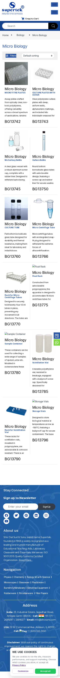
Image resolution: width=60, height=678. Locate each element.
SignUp (47, 506)
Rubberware (10, 593)
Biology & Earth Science (38, 577)
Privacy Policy (19, 665)
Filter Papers (42, 593)
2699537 (20, 619)
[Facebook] (6, 515)
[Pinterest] (26, 515)
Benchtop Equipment (37, 588)
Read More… (25, 560)
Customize (23, 671)
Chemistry (19, 577)
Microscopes (10, 582)
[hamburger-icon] (54, 4)
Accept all (45, 671)
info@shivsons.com (45, 619)
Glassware (24, 582)
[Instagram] (46, 515)
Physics (8, 577)
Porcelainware (26, 593)
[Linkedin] (36, 515)
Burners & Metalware (14, 588)
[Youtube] (6, 521)
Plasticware (38, 582)
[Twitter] (16, 515)
